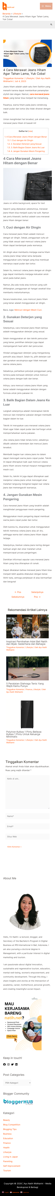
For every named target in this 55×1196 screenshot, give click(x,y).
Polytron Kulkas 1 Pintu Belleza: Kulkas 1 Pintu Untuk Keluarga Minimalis (24, 734)
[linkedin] (16, 1064)
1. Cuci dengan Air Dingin (20, 140)
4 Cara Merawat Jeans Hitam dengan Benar (26, 137)
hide (30, 131)
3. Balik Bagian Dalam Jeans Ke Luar (26, 147)
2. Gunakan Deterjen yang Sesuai (24, 144)
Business (7, 1134)
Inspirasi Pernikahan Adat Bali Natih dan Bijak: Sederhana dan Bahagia (26, 642)
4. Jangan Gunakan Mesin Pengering (26, 151)
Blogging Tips (9, 1129)
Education (8, 1138)
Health (6, 1147)
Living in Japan (10, 1156)
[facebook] (5, 1064)
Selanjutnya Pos (37, 593)
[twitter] (12, 1064)
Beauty (6, 1120)
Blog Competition (11, 1124)
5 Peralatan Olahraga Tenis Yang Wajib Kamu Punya (25, 685)
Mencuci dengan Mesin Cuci (28, 310)
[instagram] (8, 1064)
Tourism (7, 1170)
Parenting (7, 1161)
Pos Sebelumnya (18, 593)
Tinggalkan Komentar (13, 78)
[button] (51, 24)
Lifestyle (30, 78)
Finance (29, 689)
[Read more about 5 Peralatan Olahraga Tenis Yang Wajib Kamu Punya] (27, 668)
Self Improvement (11, 1166)
